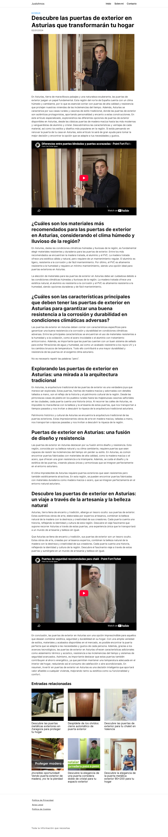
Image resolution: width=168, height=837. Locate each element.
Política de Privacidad (43, 800)
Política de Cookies (41, 809)
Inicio (108, 3)
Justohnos (38, 3)
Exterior (36, 13)
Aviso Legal (37, 805)
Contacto (131, 3)
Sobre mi (119, 3)
